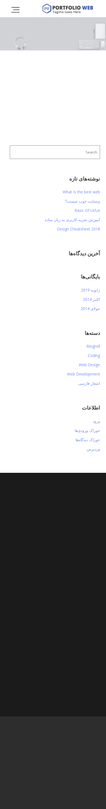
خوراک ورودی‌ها (87, 430)
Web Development (83, 374)
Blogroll (93, 346)
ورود (96, 421)
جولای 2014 (90, 308)
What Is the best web (81, 191)
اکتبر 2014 (91, 299)
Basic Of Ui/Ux (87, 210)
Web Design (89, 364)
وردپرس (93, 449)
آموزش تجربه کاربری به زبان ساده (72, 219)
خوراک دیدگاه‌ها (88, 439)
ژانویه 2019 (90, 290)
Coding (94, 355)
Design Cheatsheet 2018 (78, 228)
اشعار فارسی (89, 383)
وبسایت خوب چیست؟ (82, 201)
